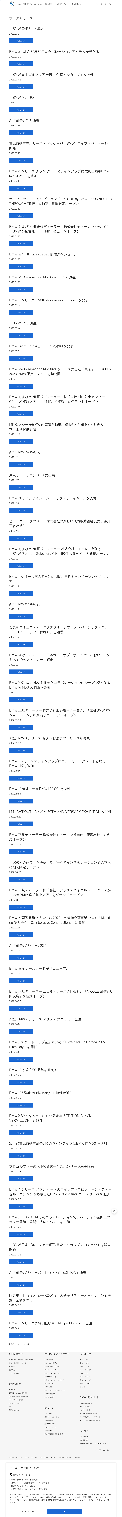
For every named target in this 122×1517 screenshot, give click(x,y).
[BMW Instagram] (100, 1450)
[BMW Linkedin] (108, 1450)
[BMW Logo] (11, 4)
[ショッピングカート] (101, 4)
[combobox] (114, 1211)
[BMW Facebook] (96, 1450)
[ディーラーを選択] (106, 4)
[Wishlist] (110, 4)
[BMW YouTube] (104, 1450)
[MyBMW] (97, 4)
